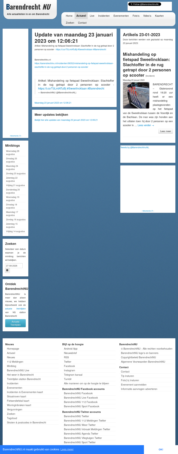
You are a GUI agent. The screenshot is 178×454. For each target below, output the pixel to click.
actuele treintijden (15, 308)
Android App (71, 348)
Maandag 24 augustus (12, 167)
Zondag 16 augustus (16, 219)
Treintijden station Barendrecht (24, 379)
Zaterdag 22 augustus (12, 179)
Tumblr (68, 379)
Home (69, 15)
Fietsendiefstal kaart (18, 400)
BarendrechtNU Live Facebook (81, 397)
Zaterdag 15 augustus (12, 225)
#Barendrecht (99, 49)
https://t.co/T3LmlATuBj (66, 49)
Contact (82, 22)
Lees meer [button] (67, 449)
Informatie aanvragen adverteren (139, 389)
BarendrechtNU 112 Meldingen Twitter (85, 420)
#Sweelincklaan (85, 49)
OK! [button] (161, 449)
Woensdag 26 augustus (12, 152)
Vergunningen (14, 409)
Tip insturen (127, 376)
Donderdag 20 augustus (13, 191)
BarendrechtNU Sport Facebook (81, 406)
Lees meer (165, 131)
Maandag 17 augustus (12, 213)
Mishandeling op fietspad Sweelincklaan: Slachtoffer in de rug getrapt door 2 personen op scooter (147, 64)
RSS (66, 357)
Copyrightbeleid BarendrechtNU (138, 357)
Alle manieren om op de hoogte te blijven (86, 383)
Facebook (69, 366)
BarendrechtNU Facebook (78, 393)
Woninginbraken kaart (19, 405)
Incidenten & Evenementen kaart (25, 392)
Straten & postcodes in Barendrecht (26, 422)
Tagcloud (12, 418)
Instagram (69, 370)
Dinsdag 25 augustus (11, 160)
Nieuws (11, 357)
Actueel (81, 16)
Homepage (13, 348)
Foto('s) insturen (130, 380)
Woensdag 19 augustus (12, 198)
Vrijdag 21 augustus (15, 185)
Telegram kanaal (73, 374)
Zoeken (70, 22)
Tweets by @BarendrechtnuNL (134, 147)
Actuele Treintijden (15, 323)
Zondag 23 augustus (16, 173)
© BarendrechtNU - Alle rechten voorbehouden (146, 348)
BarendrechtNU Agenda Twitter (81, 433)
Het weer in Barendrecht (20, 374)
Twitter (67, 361)
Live (92, 15)
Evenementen (121, 15)
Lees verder (146, 125)
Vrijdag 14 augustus (15, 231)
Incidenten (104, 15)
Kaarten (159, 15)
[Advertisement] (17, 82)
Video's (147, 15)
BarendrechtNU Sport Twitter (80, 442)
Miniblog (11, 366)
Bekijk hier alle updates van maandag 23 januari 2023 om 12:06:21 (66, 119)
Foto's (136, 15)
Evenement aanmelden (134, 384)
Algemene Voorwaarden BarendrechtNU (143, 361)
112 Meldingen (15, 361)
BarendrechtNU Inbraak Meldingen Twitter (87, 429)
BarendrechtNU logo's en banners (139, 353)
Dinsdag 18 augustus (11, 206)
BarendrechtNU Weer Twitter (80, 425)
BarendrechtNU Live (18, 370)
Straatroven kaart (16, 396)
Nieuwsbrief (70, 353)
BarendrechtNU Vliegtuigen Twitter (83, 438)
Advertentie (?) (15, 135)
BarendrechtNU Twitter (76, 416)
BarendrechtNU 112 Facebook (81, 402)
